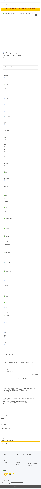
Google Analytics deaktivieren (9, 485)
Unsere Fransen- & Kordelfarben (31, 458)
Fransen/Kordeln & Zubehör (5, 446)
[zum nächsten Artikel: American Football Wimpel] (22, 5)
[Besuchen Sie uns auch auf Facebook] (4, 477)
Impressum (18, 460)
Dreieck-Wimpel (3, 405)
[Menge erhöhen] (17, 380)
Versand (11, 371)
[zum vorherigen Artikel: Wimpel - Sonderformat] (24, 5)
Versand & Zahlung (7, 458)
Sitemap (5, 462)
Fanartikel (2, 418)
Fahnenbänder (3, 435)
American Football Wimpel (5, 428)
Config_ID (4, 357)
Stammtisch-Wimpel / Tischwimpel (7, 426)
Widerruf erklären (19, 464)
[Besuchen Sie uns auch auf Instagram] (4, 478)
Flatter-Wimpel (3, 433)
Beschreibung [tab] (6, 384)
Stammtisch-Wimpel (4, 438)
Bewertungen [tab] (12, 384)
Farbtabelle (30, 465)
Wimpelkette (3, 431)
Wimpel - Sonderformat (5, 430)
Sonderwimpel (9, 61)
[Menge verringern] (4, 378)
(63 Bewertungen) (6, 57)
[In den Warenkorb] (4, 12)
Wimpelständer (3, 421)
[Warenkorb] (39, 1)
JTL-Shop (39, 485)
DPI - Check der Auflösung (32, 463)
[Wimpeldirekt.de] (7, 1)
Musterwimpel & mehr (32, 459)
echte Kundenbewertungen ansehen (17, 482)
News (5, 460)
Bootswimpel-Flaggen (4, 415)
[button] (36, 1)
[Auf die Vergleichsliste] (36, 15)
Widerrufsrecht (18, 462)
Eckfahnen (2, 412)
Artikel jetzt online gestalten (9, 359)
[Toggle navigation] (2, 1)
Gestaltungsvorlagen (31, 461)
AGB (17, 458)
